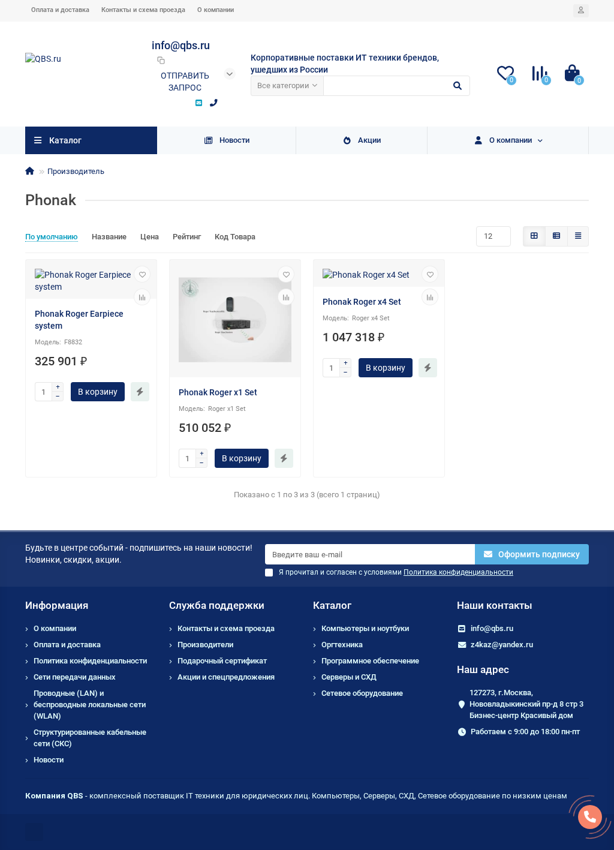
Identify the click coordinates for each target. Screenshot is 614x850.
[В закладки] (142, 274)
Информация (56, 605)
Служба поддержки (216, 605)
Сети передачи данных (75, 676)
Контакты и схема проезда (143, 10)
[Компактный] (578, 236)
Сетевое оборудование (362, 693)
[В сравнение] (142, 297)
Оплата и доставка (60, 10)
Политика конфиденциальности (90, 660)
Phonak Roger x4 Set (362, 302)
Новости (234, 140)
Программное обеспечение (370, 660)
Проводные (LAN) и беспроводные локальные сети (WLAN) (90, 704)
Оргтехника (342, 644)
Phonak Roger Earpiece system (79, 320)
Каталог (332, 605)
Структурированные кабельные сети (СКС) (90, 738)
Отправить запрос (185, 81)
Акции (369, 140)
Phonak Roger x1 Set (218, 392)
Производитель (75, 171)
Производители (205, 644)
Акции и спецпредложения (226, 676)
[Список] (556, 236)
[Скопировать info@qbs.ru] (160, 60)
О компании (215, 10)
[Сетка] (534, 236)
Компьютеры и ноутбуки (365, 628)
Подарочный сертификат (222, 660)
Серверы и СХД (349, 676)
